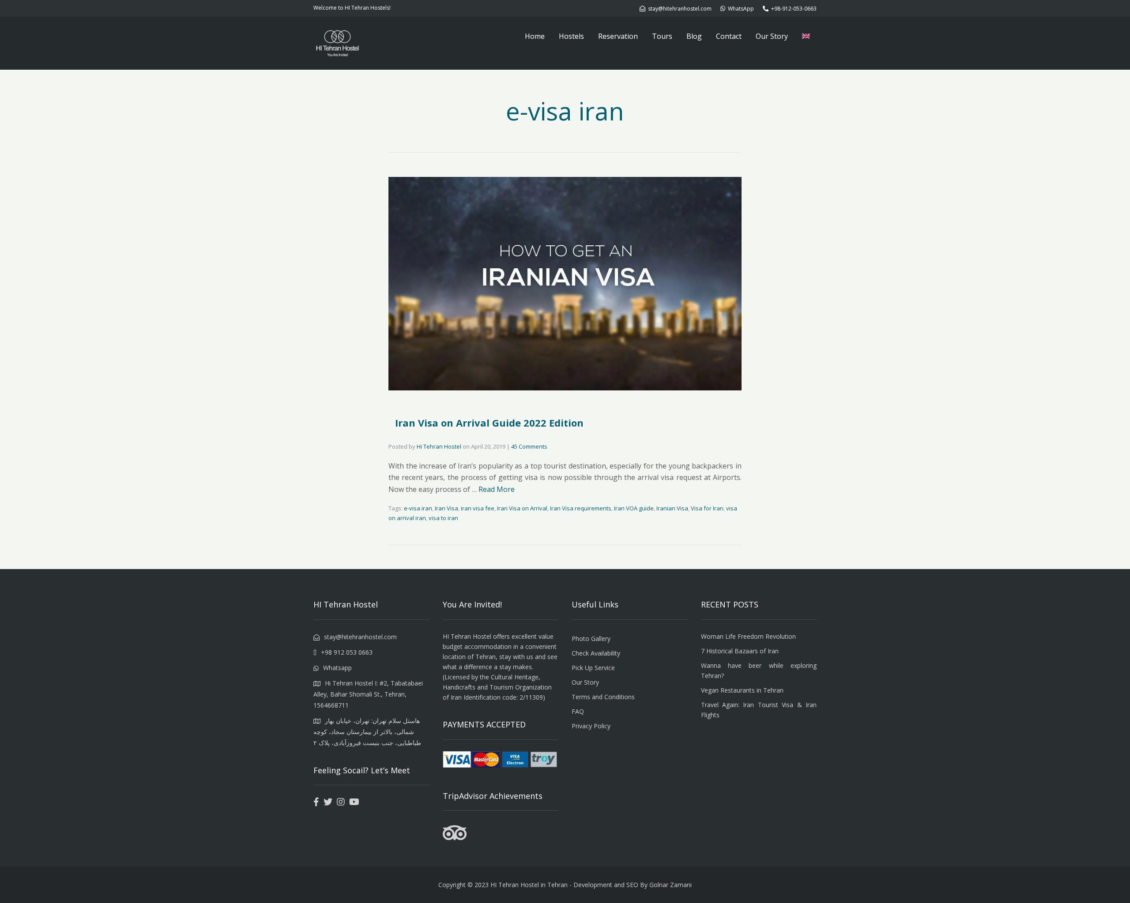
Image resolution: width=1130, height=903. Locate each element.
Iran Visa (446, 508)
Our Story (772, 36)
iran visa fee (477, 508)
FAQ (578, 711)
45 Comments (529, 446)
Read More (496, 489)
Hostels (571, 36)
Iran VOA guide (634, 508)
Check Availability (596, 653)
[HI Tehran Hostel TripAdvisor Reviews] (455, 838)
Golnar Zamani (670, 885)
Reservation (618, 36)
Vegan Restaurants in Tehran (742, 690)
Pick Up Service (593, 667)
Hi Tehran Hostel (439, 446)
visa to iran (443, 518)
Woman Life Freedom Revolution (748, 636)
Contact (729, 36)
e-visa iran (418, 508)
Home (535, 36)
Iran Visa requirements (580, 508)
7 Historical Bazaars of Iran (740, 651)
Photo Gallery (591, 638)
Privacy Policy (591, 726)
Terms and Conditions (603, 697)
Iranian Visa (672, 508)
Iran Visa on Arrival (522, 508)
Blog (694, 36)
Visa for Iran (707, 508)
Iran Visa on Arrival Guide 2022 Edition (489, 422)
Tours (662, 36)
